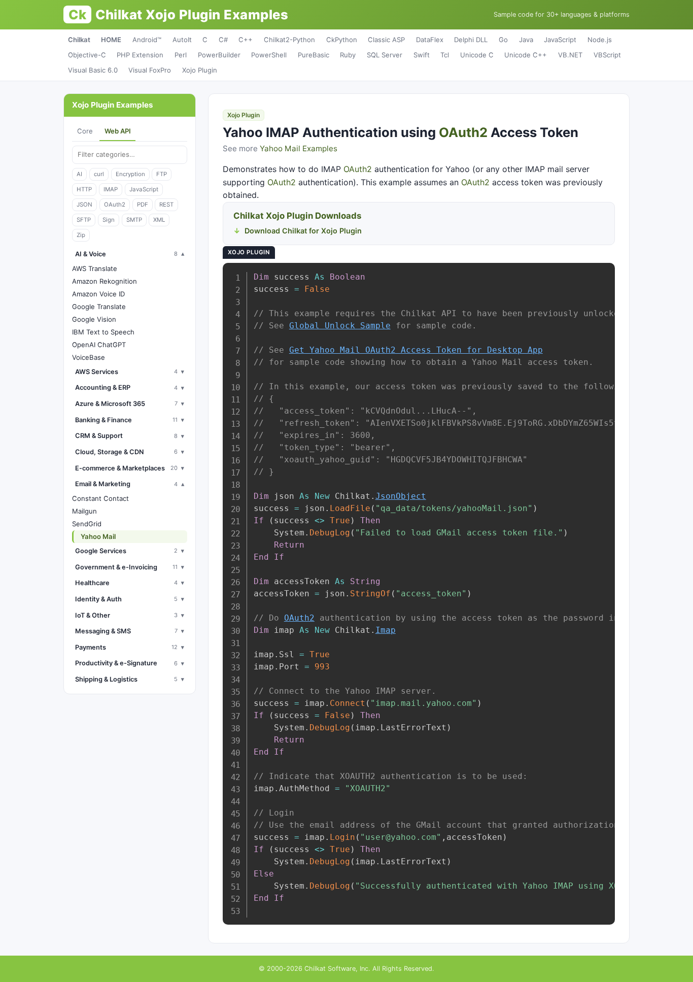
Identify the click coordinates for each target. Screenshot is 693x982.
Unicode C (477, 55)
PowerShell (269, 55)
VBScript (607, 55)
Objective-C (87, 55)
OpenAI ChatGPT (99, 345)
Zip (81, 235)
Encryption (130, 174)
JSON (84, 204)
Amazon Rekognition (104, 281)
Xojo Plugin (199, 70)
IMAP (110, 189)
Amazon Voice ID (98, 294)
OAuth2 (114, 204)
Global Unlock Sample (340, 325)
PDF (142, 204)
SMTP (134, 219)
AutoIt (182, 40)
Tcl (444, 55)
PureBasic (313, 55)
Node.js (599, 40)
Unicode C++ (525, 55)
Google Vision (94, 319)
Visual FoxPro (149, 70)
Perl (181, 55)
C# (223, 40)
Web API (118, 131)
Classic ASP (386, 40)
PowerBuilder (219, 55)
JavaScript (560, 40)
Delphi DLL (471, 40)
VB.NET (570, 55)
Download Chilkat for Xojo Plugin (303, 230)
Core (85, 131)
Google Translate (99, 306)
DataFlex (429, 40)
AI (79, 174)
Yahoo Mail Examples (298, 148)
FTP (161, 174)
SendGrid (86, 524)
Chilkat (79, 40)
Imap (385, 630)
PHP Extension (140, 55)
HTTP (84, 189)
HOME (111, 40)
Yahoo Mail (98, 536)
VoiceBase (88, 357)
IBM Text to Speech (103, 332)
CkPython (341, 40)
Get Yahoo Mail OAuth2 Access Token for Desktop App (416, 350)
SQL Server (384, 55)
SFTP (84, 219)
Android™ (146, 40)
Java (526, 40)
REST (166, 204)
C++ (245, 40)
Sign (108, 219)
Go (503, 40)
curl (99, 174)
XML (159, 219)
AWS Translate (94, 268)
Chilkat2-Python (289, 40)
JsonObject (400, 496)
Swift (421, 55)
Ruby (348, 55)
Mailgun (84, 511)
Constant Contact (100, 498)
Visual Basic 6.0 (93, 70)
